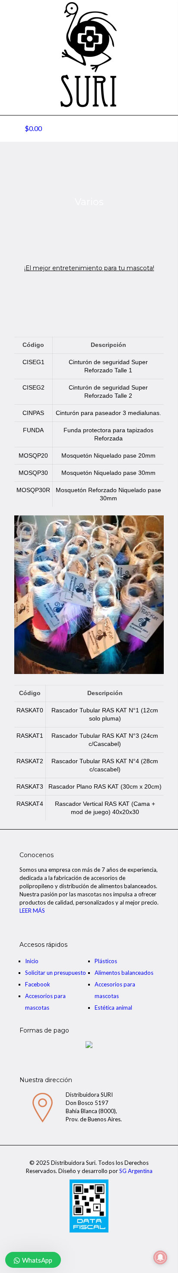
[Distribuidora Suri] (89, 55)
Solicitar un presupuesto (55, 972)
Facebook (37, 984)
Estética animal (113, 1007)
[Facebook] (89, 1242)
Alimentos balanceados (124, 972)
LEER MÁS (32, 910)
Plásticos (106, 961)
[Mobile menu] (166, 17)
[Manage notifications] (160, 1257)
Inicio (31, 961)
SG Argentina (136, 1170)
